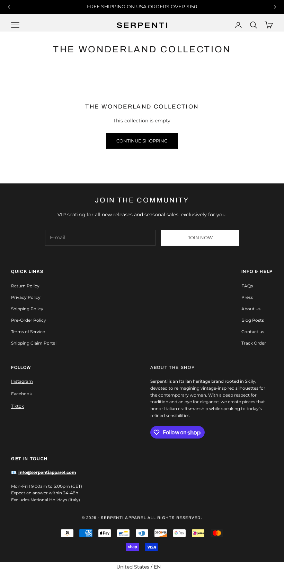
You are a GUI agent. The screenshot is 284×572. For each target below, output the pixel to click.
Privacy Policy (26, 297)
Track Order (253, 343)
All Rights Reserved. (175, 517)
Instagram (22, 381)
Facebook (21, 393)
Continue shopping (142, 141)
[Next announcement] (275, 6)
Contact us (252, 331)
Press (247, 297)
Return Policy (25, 285)
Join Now (200, 237)
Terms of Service (28, 331)
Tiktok (17, 406)
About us (250, 308)
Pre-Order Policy (28, 320)
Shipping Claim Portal (33, 343)
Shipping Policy (27, 308)
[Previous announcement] (9, 6)
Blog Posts (252, 320)
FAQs (247, 285)
